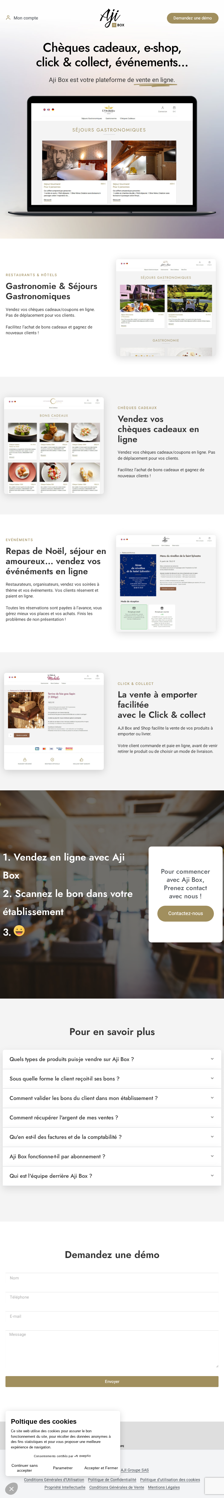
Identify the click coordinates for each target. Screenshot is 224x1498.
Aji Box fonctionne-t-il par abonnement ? (57, 1156)
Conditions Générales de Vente (116, 1487)
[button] (112, 1059)
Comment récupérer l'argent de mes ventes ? (64, 1118)
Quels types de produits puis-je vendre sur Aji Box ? (72, 1059)
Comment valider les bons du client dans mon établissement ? (84, 1098)
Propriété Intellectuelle (65, 1487)
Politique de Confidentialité (112, 1480)
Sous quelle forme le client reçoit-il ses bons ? (65, 1079)
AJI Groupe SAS (135, 1470)
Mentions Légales (164, 1487)
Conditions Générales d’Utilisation (54, 1480)
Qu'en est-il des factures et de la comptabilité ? (66, 1137)
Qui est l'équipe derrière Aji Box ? (51, 1176)
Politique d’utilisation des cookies (170, 1480)
